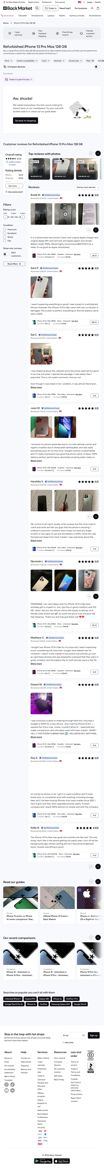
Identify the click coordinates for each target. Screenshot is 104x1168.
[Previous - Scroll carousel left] (91, 153)
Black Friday (59, 1079)
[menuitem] (37, 16)
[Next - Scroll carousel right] (98, 153)
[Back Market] (17, 8)
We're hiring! (9, 1076)
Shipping (25, 1065)
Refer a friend (43, 1058)
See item (77, 254)
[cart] (98, 8)
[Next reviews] (98, 866)
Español (98, 2)
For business (81, 8)
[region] (64, 169)
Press (6, 1062)
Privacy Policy (76, 1094)
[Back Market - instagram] (6, 1084)
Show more (36, 387)
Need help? (65, 8)
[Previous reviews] (91, 866)
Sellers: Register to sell (42, 1103)
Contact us (25, 1058)
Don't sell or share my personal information (76, 1086)
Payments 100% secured (42, 1124)
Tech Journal (59, 1058)
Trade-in (41, 1076)
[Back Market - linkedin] (12, 1090)
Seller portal (43, 1110)
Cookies (74, 1079)
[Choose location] (81, 2)
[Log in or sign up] (92, 8)
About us (8, 1058)
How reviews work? (15, 192)
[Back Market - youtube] (6, 1090)
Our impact (9, 1065)
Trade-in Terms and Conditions (75, 1072)
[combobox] (8, 61)
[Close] (74, 1151)
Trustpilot (8, 1080)
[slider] (6, 217)
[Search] (37, 8)
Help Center (26, 1062)
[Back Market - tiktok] (12, 1084)
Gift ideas (58, 1076)
